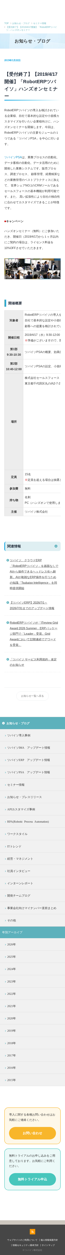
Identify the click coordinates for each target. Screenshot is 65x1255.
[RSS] (32, 1231)
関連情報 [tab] (14, 546)
